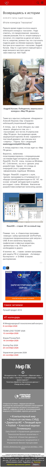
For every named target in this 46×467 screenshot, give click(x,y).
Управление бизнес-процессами (22, 443)
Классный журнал (29, 425)
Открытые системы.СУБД (24, 419)
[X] (7, 268)
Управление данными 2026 (15, 352)
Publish (12, 425)
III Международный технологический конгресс (23, 323)
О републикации (30, 378)
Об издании (22, 375)
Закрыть (36, 464)
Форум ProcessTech (11, 338)
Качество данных (27, 437)
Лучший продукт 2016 (12, 310)
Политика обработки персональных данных (22, 382)
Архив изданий (22, 380)
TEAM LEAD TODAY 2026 (14, 330)
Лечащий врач (33, 422)
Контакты (18, 378)
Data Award (11, 431)
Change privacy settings (22, 384)
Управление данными (28, 431)
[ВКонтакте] (4, 268)
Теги (39, 378)
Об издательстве (10, 375)
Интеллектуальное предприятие (22, 440)
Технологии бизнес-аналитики (22, 434)
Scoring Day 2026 (10, 345)
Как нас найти (8, 378)
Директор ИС (14, 422)
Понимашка (24, 428)
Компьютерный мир (24, 416)
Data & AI (13, 437)
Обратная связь (34, 375)
